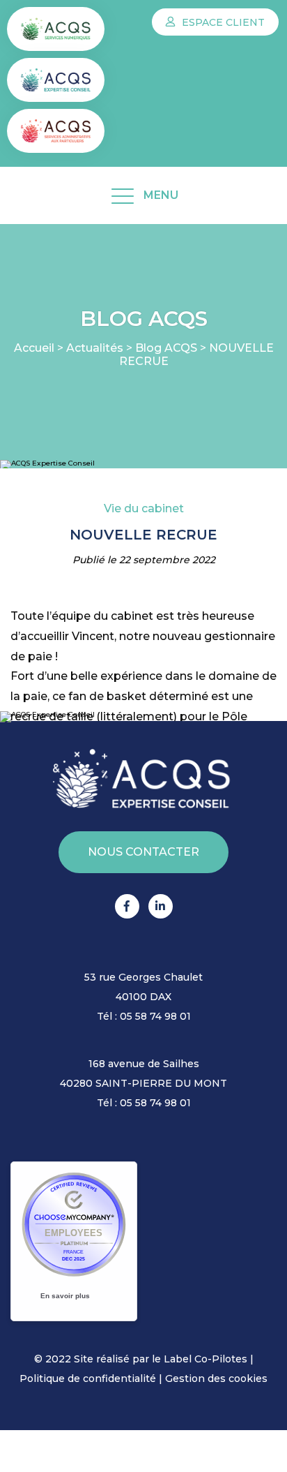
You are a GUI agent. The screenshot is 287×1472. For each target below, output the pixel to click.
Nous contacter (143, 851)
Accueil (34, 348)
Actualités (94, 348)
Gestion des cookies (216, 1378)
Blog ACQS (166, 348)
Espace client (222, 22)
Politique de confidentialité (88, 1378)
